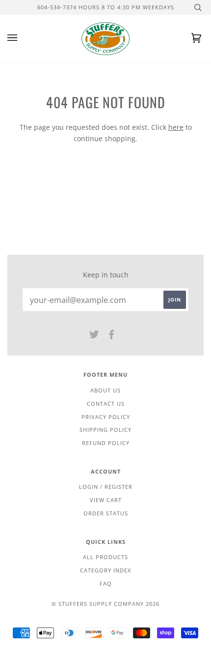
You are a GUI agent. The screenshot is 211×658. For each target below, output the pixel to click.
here (176, 127)
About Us (105, 390)
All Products (105, 557)
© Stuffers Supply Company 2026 (105, 603)
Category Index (105, 570)
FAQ (106, 583)
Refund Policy (106, 443)
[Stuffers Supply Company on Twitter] (94, 336)
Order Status (105, 513)
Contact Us (106, 403)
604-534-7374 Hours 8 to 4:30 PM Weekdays (105, 7)
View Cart (106, 500)
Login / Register (105, 486)
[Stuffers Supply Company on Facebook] (111, 336)
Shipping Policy (105, 429)
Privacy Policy (105, 416)
